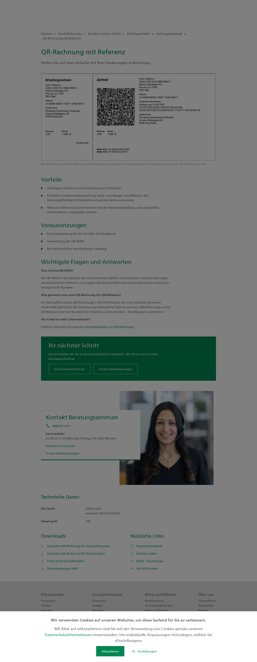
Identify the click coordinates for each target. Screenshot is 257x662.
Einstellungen (147, 651)
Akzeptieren (110, 651)
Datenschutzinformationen (69, 634)
